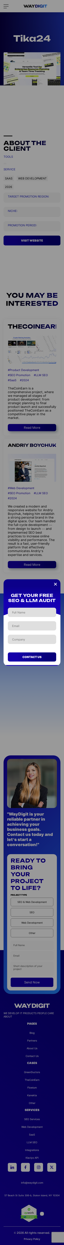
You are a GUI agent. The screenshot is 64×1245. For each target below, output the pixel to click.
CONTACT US (32, 657)
